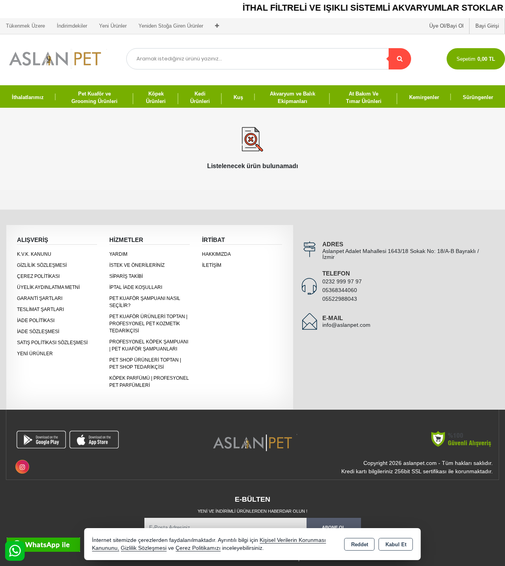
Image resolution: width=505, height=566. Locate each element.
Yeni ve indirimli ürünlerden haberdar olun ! (252, 511)
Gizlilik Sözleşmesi (42, 265)
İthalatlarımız (28, 97)
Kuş (238, 97)
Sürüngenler (478, 97)
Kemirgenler (424, 97)
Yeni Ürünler (35, 353)
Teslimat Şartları (40, 309)
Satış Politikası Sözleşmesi (52, 342)
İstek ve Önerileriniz (137, 265)
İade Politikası (35, 320)
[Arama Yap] (400, 58)
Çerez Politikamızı (198, 548)
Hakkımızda (216, 254)
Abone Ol (333, 527)
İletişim (211, 265)
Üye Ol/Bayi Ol (446, 26)
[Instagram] (22, 467)
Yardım (118, 254)
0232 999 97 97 (342, 281)
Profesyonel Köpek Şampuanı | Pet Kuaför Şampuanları (148, 345)
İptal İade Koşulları (135, 287)
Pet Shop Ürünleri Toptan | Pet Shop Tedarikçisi (145, 363)
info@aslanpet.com (346, 325)
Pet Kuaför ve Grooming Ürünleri (94, 98)
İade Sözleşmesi (38, 331)
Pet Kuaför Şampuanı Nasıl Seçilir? (144, 302)
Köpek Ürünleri (156, 98)
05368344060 (339, 290)
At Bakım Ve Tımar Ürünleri (364, 98)
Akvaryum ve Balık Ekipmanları (292, 98)
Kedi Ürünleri (200, 98)
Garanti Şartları (39, 298)
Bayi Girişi (487, 26)
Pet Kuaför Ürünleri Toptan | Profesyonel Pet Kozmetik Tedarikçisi (148, 324)
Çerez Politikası (38, 276)
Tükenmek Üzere (25, 26)
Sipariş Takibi (126, 276)
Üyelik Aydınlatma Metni (48, 287)
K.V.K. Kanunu (34, 254)
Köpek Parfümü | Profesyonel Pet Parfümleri (149, 381)
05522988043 (339, 299)
